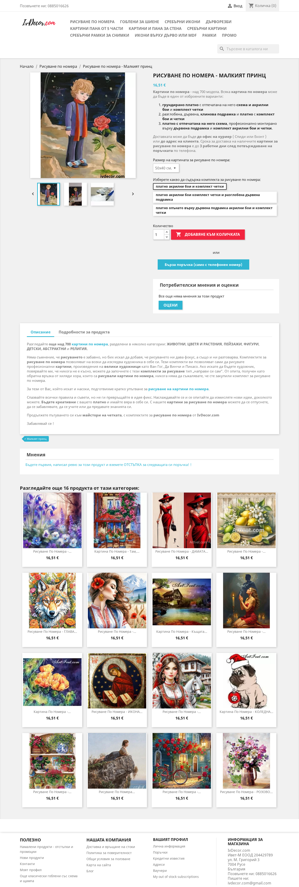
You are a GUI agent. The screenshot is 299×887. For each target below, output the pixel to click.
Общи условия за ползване (108, 859)
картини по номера (90, 344)
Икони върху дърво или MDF (166, 35)
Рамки (209, 35)
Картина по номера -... (52, 711)
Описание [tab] (40, 332)
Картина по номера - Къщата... (181, 631)
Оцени (171, 305)
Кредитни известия (169, 858)
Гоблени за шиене (139, 21)
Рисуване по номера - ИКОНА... (117, 711)
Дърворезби (218, 21)
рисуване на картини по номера (178, 388)
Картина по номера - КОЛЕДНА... (246, 711)
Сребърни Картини (207, 28)
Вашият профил (170, 839)
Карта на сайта (98, 865)
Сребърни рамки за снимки (99, 35)
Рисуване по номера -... (52, 551)
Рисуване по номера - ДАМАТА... (181, 551)
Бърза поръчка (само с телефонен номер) (203, 264)
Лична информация (169, 846)
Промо (229, 35)
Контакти (27, 864)
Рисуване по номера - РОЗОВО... (246, 792)
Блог (90, 871)
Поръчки (160, 852)
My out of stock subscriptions (176, 876)
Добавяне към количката (208, 234)
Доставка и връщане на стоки (110, 846)
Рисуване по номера (92, 21)
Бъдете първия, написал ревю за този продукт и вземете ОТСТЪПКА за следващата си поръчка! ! (108, 464)
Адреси (159, 864)
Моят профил (31, 870)
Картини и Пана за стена (155, 28)
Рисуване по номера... (117, 792)
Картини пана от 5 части (96, 28)
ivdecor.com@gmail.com (249, 883)
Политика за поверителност (109, 853)
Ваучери (160, 870)
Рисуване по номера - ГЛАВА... (52, 631)
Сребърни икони (182, 21)
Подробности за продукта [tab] (84, 332)
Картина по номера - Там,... (116, 551)
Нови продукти (32, 857)
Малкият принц (36, 438)
